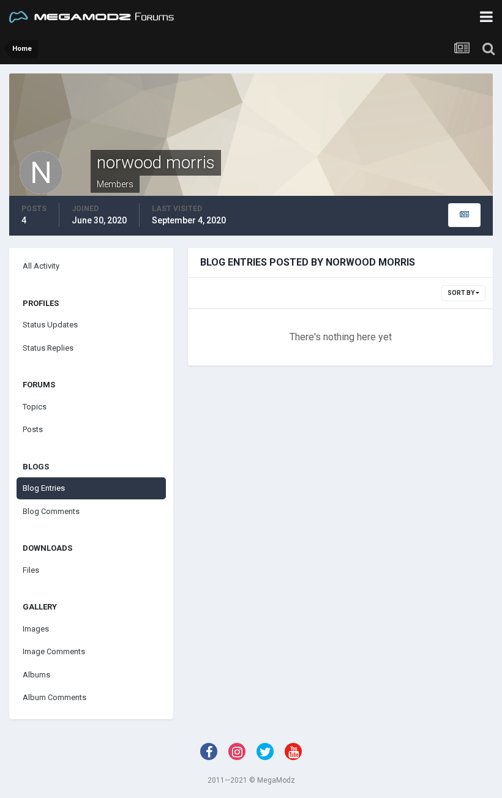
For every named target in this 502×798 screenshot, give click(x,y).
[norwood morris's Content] (464, 215)
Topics (35, 406)
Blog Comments (51, 511)
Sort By (462, 292)
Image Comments (54, 651)
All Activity (41, 265)
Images (36, 628)
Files (31, 570)
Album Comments (54, 697)
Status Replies (48, 347)
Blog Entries (44, 488)
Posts (33, 429)
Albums (36, 674)
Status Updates (50, 324)
